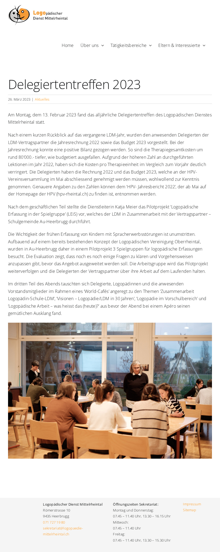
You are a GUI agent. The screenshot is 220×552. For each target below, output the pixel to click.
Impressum (192, 504)
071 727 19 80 (54, 522)
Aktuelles (42, 99)
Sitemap (189, 509)
